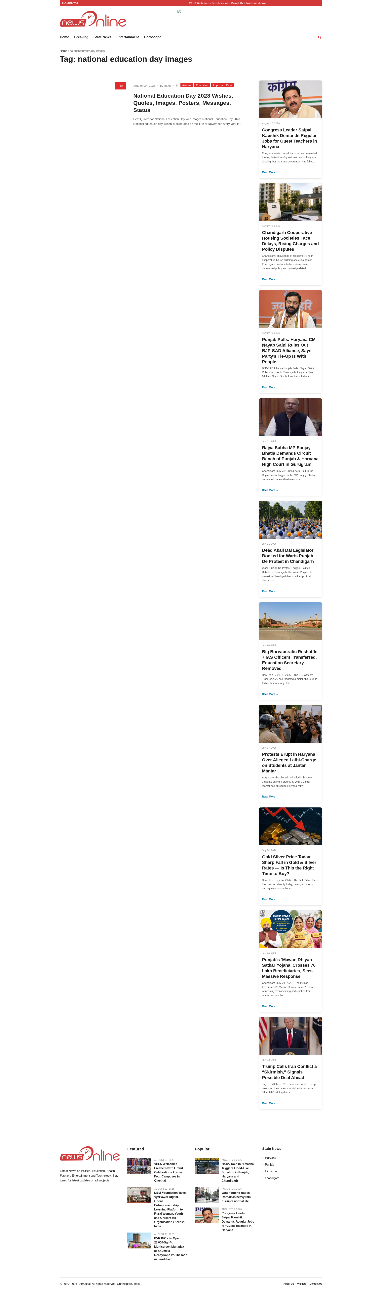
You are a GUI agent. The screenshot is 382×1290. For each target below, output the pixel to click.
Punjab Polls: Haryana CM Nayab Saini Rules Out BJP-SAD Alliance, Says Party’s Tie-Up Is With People (289, 350)
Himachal (271, 1171)
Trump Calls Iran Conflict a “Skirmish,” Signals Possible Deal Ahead (289, 1072)
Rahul (167, 85)
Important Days (222, 85)
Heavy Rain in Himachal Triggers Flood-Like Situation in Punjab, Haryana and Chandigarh (238, 1172)
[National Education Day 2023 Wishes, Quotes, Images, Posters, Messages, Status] (94, 110)
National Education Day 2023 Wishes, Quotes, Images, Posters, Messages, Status (183, 103)
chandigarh (272, 1178)
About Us (289, 1283)
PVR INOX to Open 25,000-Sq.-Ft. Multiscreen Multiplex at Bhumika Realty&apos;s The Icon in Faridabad (170, 1249)
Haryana (270, 1157)
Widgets (301, 1283)
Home (63, 50)
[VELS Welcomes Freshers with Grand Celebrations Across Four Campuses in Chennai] (139, 1166)
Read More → (270, 172)
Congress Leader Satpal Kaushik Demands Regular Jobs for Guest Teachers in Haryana (238, 1221)
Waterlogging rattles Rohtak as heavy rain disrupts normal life (236, 1197)
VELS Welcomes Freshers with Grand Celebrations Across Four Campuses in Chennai (233, 3)
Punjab (269, 1164)
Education (202, 85)
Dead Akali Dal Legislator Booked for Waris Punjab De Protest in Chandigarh (288, 556)
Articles (186, 85)
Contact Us (316, 1283)
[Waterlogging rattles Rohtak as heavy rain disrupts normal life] (207, 1195)
